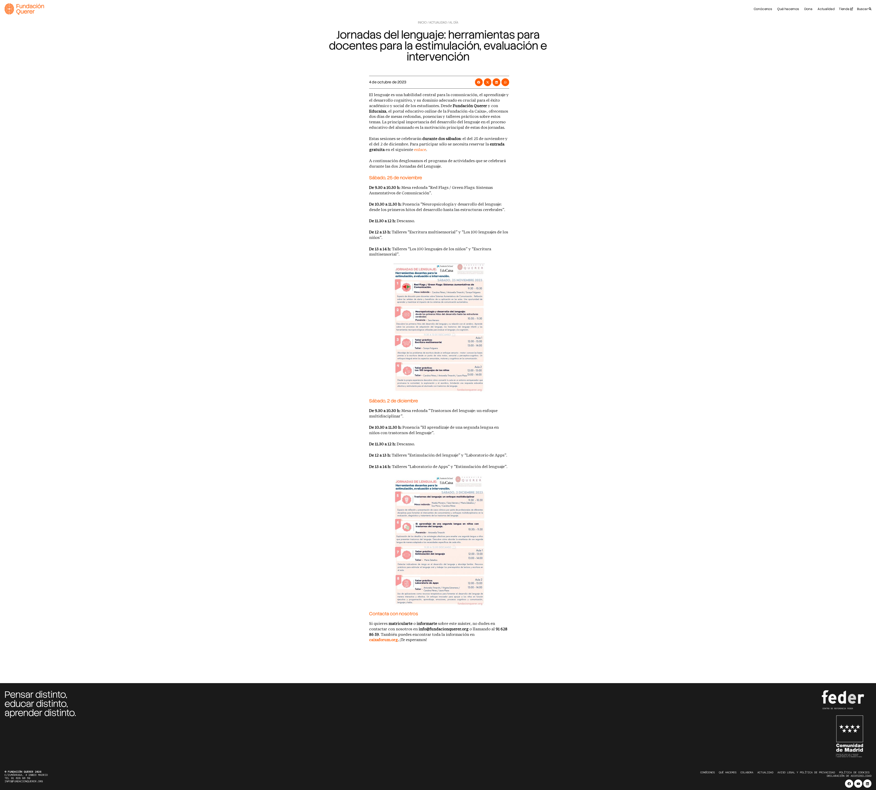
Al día (453, 22)
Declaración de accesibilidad (849, 776)
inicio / (423, 22)
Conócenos (707, 772)
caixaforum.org (383, 640)
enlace (420, 150)
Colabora (746, 772)
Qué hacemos (727, 772)
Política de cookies (854, 772)
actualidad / (439, 22)
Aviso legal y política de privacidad (806, 772)
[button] (479, 82)
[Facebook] (849, 783)
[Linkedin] (867, 783)
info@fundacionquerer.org (24, 781)
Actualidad (765, 772)
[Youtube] (858, 783)
